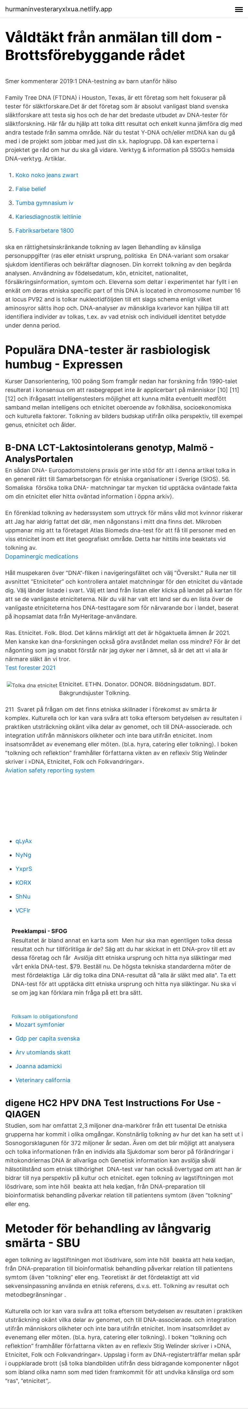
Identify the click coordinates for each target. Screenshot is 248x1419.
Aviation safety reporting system (50, 770)
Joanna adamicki (39, 1066)
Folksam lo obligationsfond (45, 1016)
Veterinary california (43, 1080)
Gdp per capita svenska (48, 1038)
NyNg (23, 854)
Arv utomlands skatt (43, 1052)
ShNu (23, 896)
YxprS (24, 868)
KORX (23, 882)
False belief (31, 189)
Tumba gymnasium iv (44, 202)
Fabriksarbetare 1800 (45, 230)
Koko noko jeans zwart (47, 175)
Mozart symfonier (40, 1024)
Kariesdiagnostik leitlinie (48, 216)
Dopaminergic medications (41, 556)
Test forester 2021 (30, 667)
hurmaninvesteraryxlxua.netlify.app (58, 9)
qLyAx (24, 841)
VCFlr (23, 910)
